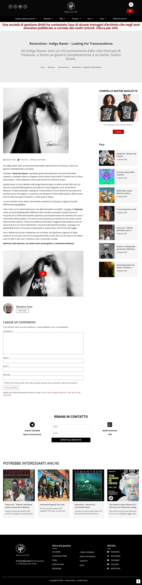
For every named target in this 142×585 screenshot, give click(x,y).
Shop (102, 18)
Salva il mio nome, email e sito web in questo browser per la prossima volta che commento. (41, 383)
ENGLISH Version (120, 18)
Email (6, 366)
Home (43, 67)
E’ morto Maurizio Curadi (126, 209)
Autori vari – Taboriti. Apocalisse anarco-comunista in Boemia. (125, 230)
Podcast (75, 18)
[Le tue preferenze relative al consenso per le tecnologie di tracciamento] (138, 581)
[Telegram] (20, 6)
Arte (89, 18)
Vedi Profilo (22, 311)
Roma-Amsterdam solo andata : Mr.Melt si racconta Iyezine (126, 267)
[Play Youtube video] (43, 273)
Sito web (6, 374)
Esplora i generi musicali (25, 18)
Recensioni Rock (63, 67)
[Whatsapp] (25, 6)
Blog (61, 18)
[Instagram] (15, 6)
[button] (131, 4)
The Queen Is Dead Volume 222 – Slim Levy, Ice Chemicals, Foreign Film (123, 507)
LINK (110, 434)
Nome (6, 358)
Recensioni (51, 67)
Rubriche (47, 18)
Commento (8, 331)
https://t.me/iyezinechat (32, 434)
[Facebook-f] (10, 6)
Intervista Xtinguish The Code (52, 504)
